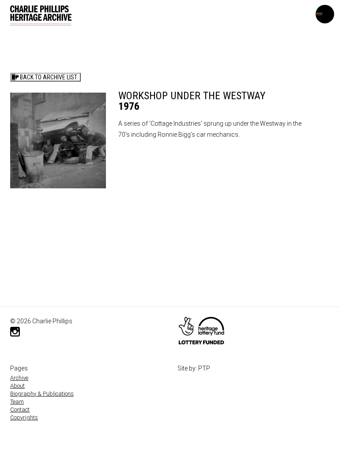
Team (17, 401)
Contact (20, 409)
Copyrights (24, 417)
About (17, 385)
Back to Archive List (48, 77)
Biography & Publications (42, 393)
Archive (19, 377)
